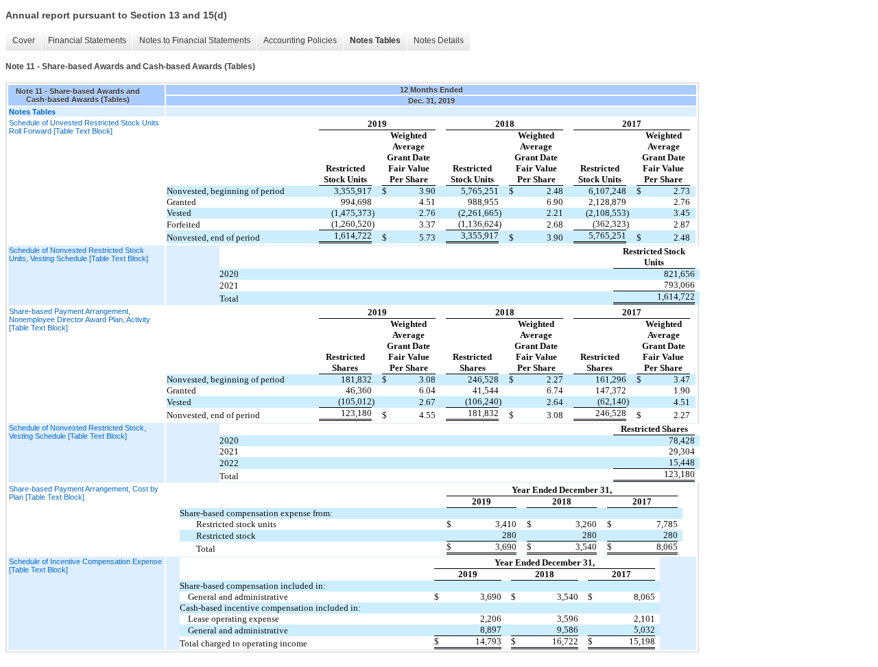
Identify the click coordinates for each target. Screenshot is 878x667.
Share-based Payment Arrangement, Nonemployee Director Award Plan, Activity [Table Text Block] (79, 319)
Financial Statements (87, 40)
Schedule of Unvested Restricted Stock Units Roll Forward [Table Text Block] (84, 127)
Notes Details (439, 40)
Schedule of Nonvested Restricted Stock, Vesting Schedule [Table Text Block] (77, 432)
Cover (23, 40)
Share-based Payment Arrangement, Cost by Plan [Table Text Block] (83, 493)
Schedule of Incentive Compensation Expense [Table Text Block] (85, 565)
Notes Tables (375, 40)
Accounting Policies (300, 40)
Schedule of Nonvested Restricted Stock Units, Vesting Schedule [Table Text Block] (78, 254)
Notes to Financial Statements (194, 40)
